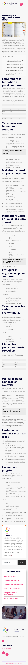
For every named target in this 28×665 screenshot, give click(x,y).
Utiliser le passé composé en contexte (14, 71)
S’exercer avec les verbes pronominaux (15, 68)
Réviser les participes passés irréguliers (14, 70)
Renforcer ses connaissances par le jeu (15, 73)
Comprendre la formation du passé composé (15, 60)
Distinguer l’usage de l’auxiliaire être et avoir (15, 65)
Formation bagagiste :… (12, 589)
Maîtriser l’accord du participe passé (14, 63)
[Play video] (3, 652)
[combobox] (10, 562)
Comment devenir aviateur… (14, 584)
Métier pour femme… (11, 598)
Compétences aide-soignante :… (11, 593)
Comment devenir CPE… (12, 580)
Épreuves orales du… (11, 576)
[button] (3, 9)
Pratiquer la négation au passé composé (15, 67)
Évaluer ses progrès (11, 74)
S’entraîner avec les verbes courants (14, 61)
